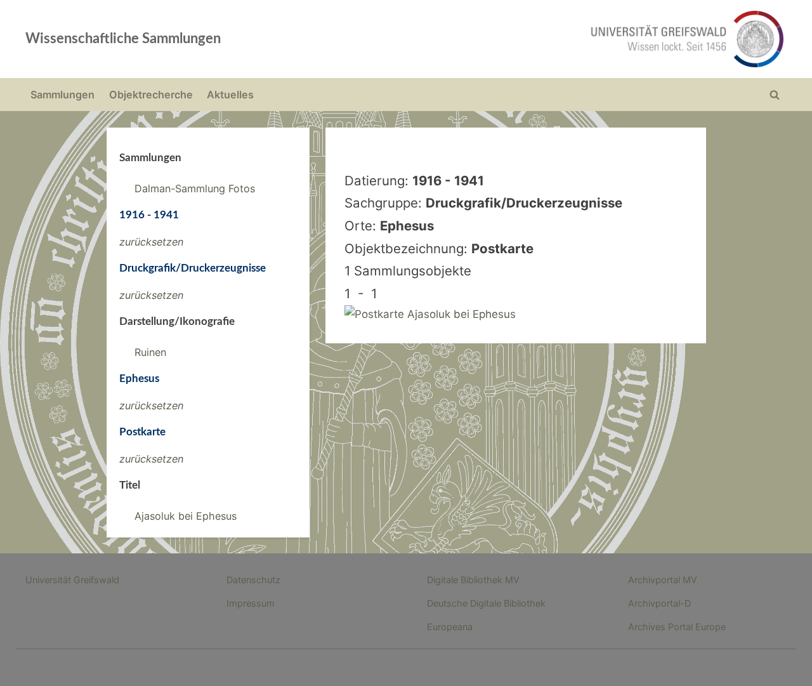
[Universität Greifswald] (558, 39)
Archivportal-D (659, 603)
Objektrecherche (151, 94)
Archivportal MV (662, 579)
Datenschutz (253, 579)
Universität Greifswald (72, 579)
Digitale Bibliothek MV (473, 579)
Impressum (250, 603)
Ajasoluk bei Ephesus (185, 516)
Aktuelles (230, 94)
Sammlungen (62, 94)
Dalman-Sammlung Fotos (194, 188)
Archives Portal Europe (677, 626)
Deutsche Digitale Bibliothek (486, 603)
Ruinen (150, 352)
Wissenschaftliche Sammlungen (123, 39)
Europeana (450, 626)
